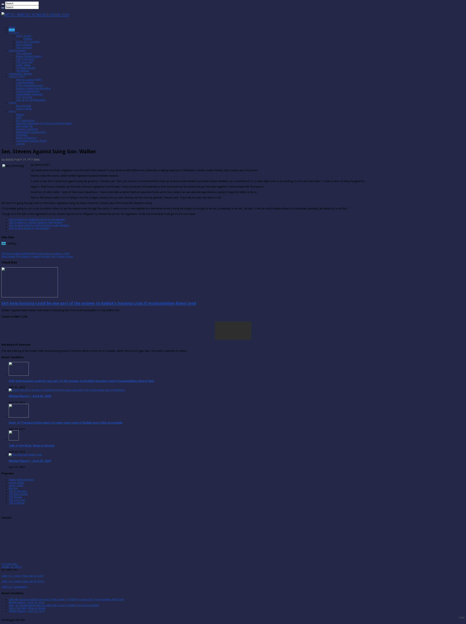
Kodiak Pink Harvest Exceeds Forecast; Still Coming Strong (37, 256)
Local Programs (17, 50)
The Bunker (22, 70)
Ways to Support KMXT (29, 79)
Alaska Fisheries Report (29, 56)
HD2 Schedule (24, 44)
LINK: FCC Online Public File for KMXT (22, 575)
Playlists (27, 38)
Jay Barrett (7, 159)
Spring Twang (24, 108)
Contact (20, 143)
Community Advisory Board (31, 140)
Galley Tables (23, 65)
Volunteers (22, 134)
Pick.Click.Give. (24, 97)
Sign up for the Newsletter (31, 100)
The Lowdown (24, 53)
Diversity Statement (27, 129)
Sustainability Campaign (29, 94)
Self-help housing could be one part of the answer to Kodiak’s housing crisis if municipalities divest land (98, 303)
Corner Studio (16, 482)
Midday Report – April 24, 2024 (30, 396)
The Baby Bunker (25, 67)
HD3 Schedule (24, 47)
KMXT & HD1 (23, 35)
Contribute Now (25, 82)
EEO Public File (24, 126)
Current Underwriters (28, 91)
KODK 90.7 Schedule (28, 41)
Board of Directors (26, 137)
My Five (13, 488)
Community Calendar (20, 73)
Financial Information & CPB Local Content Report (44, 123)
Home (12, 27)
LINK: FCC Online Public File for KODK (22, 581)
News (12, 30)
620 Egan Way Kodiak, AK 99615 (11, 565)
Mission (20, 114)
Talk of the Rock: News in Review (31, 445)
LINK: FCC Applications (14, 586)
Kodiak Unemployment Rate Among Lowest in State (35, 253)
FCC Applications (25, 120)
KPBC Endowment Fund (29, 85)
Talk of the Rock (25, 59)
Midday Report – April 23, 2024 (30, 461)
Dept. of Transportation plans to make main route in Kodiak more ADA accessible (66, 422)
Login (462, 617)
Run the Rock (23, 105)
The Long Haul (24, 62)
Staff (18, 117)
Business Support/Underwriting (33, 88)
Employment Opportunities (31, 132)
